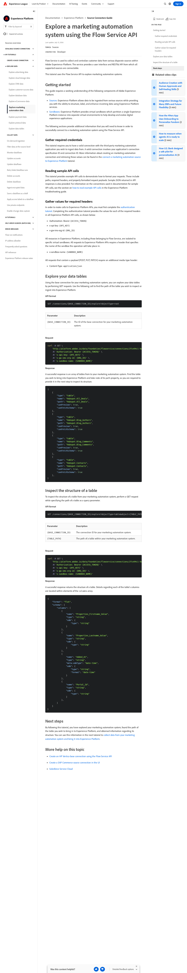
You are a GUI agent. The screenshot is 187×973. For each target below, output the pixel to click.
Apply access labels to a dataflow (20, 199)
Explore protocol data (17, 122)
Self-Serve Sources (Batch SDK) (18, 223)
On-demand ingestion (16, 141)
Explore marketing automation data (17, 109)
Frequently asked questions (16, 246)
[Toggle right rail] (153, 11)
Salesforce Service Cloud (61, 768)
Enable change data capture (18, 211)
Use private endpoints (15, 205)
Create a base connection (17, 60)
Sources (55, 47)
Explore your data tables (162, 56)
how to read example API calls (86, 187)
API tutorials (10, 55)
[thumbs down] (102, 969)
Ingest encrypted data (16, 187)
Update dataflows (14, 164)
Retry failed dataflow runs (17, 170)
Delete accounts (13, 176)
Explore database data (18, 95)
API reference (10, 252)
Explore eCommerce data (19, 101)
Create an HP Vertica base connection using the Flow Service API (80, 756)
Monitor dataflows (14, 152)
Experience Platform (73, 17)
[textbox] (18, 26)
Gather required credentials (166, 36)
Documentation (52, 17)
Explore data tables (16, 128)
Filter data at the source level (18, 146)
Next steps (157, 68)
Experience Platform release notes (19, 258)
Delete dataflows (14, 181)
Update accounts (14, 158)
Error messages (12, 229)
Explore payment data (18, 117)
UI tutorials (10, 217)
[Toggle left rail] (34, 11)
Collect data (12, 135)
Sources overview (13, 43)
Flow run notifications (13, 235)
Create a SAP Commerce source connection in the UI (74, 762)
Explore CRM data (16, 83)
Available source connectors (17, 49)
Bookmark (160, 19)
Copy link (172, 19)
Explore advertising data (18, 72)
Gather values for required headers (165, 49)
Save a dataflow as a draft (17, 193)
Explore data (12, 66)
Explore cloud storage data (19, 78)
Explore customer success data (21, 89)
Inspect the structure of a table (165, 62)
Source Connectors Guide (99, 17)
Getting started (159, 30)
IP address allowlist (12, 240)
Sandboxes (54, 111)
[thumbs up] (96, 969)
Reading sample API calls (165, 42)
